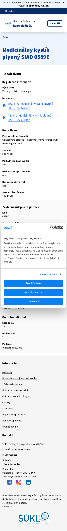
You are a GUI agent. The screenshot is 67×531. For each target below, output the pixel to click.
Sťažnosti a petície (12, 384)
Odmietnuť (33, 301)
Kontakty (7, 408)
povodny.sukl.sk (39, 5)
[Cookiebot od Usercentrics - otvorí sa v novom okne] (49, 227)
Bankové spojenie (11, 420)
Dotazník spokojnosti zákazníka (19, 378)
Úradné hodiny (10, 426)
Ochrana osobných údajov (15, 396)
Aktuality (7, 372)
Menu (55, 23)
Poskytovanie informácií (15, 390)
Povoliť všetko (33, 283)
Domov (6, 37)
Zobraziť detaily (48, 274)
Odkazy (6, 402)
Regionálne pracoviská (14, 414)
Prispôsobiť (31, 292)
